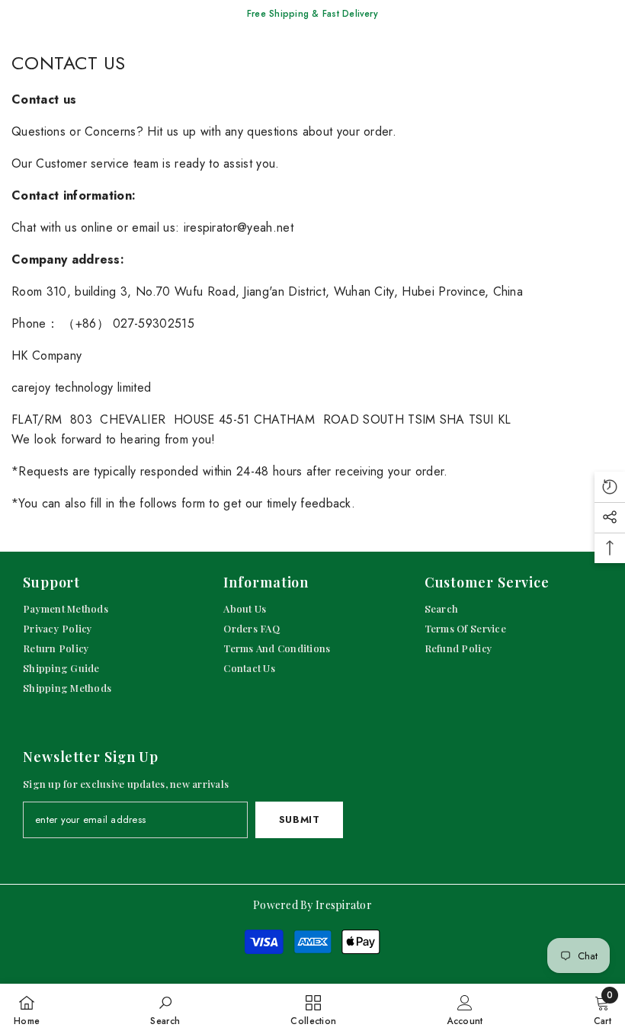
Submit (299, 819)
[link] (165, 1009)
